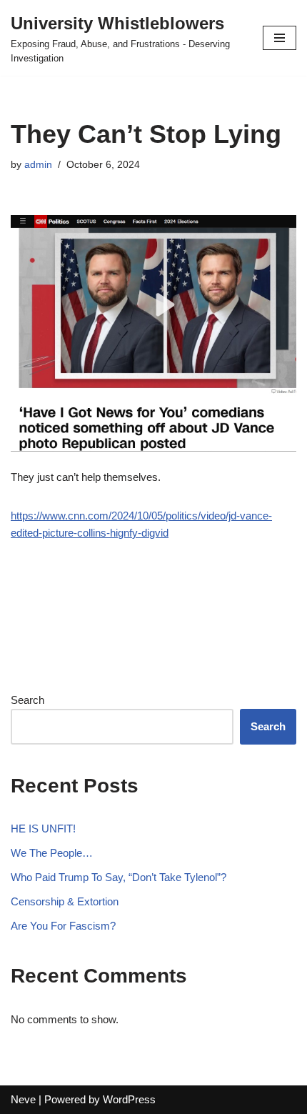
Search (27, 700)
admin (38, 164)
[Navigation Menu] (279, 38)
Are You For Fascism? (63, 926)
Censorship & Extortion (65, 901)
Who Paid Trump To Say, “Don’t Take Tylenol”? (118, 877)
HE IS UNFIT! (43, 828)
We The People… (52, 853)
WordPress (129, 1099)
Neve (23, 1099)
